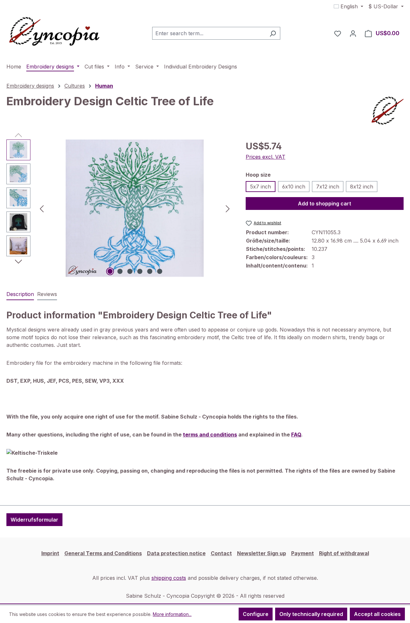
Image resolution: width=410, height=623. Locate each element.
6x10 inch (293, 186)
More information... (172, 614)
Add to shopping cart (324, 203)
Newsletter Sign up (261, 553)
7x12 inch (327, 186)
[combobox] (209, 33)
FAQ (296, 434)
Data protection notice (176, 553)
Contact (221, 553)
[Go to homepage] (54, 32)
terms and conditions (210, 434)
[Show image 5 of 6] (149, 271)
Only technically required (311, 614)
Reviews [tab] (47, 294)
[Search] (272, 33)
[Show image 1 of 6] (109, 271)
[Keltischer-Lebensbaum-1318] (134, 208)
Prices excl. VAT (265, 157)
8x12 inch (361, 186)
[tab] (20, 294)
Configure (255, 614)
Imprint (50, 553)
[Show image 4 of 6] (139, 271)
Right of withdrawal (344, 553)
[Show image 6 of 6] (159, 271)
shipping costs (169, 578)
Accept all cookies (377, 614)
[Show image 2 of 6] (119, 271)
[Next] (228, 208)
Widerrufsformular (34, 519)
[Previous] (41, 208)
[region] (119, 208)
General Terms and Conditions (103, 553)
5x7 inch (260, 186)
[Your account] (353, 33)
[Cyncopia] (388, 111)
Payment (302, 553)
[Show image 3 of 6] (129, 271)
